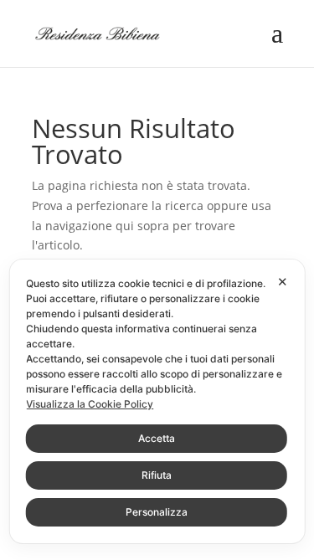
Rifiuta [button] (157, 475)
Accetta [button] (156, 438)
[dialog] (157, 401)
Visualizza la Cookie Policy (89, 404)
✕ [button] (282, 282)
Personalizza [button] (157, 512)
